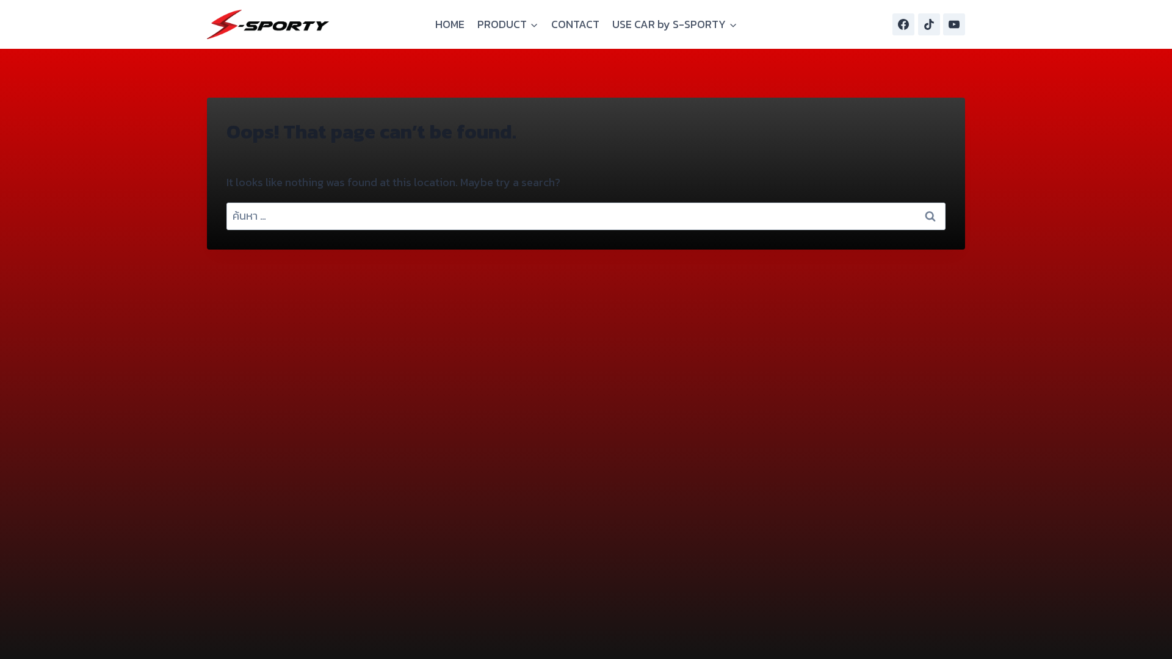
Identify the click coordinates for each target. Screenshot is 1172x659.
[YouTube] (954, 24)
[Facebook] (903, 24)
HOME (450, 24)
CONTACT (575, 24)
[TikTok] (929, 24)
